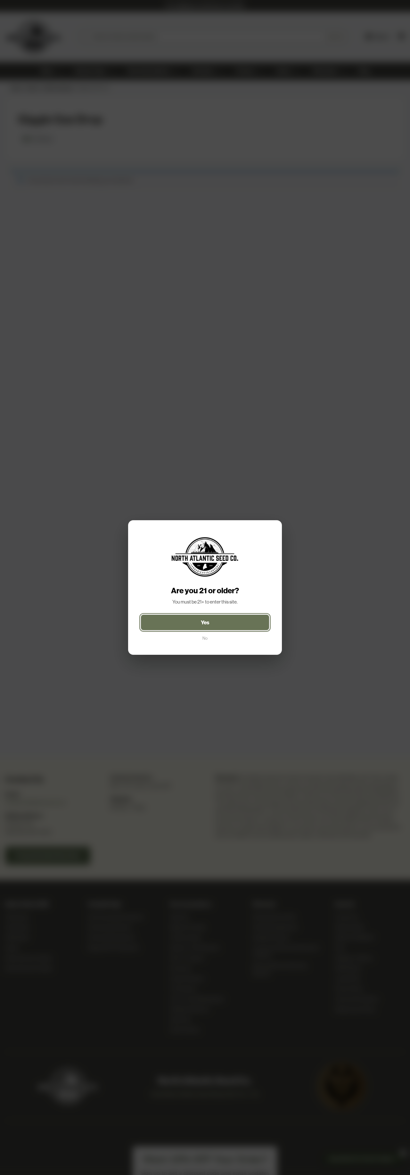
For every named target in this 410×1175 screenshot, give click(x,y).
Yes (205, 622)
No (205, 638)
